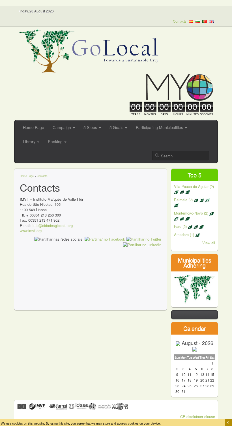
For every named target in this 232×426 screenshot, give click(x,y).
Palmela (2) (184, 199)
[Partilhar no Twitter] (143, 238)
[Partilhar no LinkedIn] (142, 244)
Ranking (56, 141)
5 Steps (90, 127)
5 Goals (116, 127)
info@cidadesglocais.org (53, 225)
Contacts (179, 21)
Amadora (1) (184, 234)
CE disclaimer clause (197, 416)
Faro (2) (181, 226)
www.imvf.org (31, 230)
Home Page (33, 127)
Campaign (62, 127)
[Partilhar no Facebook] (105, 238)
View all (208, 242)
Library (29, 141)
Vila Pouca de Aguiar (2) (194, 186)
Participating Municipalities (160, 127)
